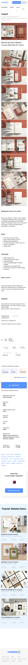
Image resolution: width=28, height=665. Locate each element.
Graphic (12, 7)
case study (16, 458)
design (3, 463)
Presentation (4, 7)
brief (11, 454)
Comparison (24, 377)
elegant (8, 463)
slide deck (19, 463)
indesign (13, 463)
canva (11, 458)
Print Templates (13, 536)
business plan (4, 458)
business (18, 456)
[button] (23, 539)
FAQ (12, 656)
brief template (17, 454)
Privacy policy (5, 659)
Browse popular (22, 659)
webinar (3, 465)
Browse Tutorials (14, 490)
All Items (3, 16)
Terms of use (5, 656)
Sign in (24, 2)
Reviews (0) (16, 316)
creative (14, 461)
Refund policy (5, 661)
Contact (13, 661)
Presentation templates (6, 563)
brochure (3, 456)
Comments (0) (5, 316)
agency (3, 454)
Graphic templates (11, 16)
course (9, 461)
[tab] (5, 316)
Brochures (9, 18)
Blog (19, 656)
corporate (3, 461)
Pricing (19, 661)
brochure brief (11, 456)
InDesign (14, 563)
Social (18, 7)
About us (13, 659)
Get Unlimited (16, 2)
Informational (16, 18)
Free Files (23, 9)
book (7, 454)
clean (21, 458)
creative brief (21, 461)
